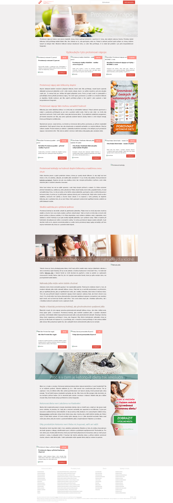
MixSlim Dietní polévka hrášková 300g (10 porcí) (67, 478)
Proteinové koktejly (41, 473)
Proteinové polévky (41, 474)
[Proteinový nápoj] (47, 2)
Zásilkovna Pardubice (119, 486)
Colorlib (56, 501)
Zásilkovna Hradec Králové (120, 479)
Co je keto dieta (98, 471)
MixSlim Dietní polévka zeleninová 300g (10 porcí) (67, 487)
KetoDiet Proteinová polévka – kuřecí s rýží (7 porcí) (67, 481)
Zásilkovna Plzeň (118, 489)
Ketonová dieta (44, 414)
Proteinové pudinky (41, 484)
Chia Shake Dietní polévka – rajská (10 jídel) (66, 474)
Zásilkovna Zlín (118, 491)
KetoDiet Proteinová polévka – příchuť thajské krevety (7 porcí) (69, 491)
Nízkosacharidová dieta (100, 476)
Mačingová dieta (98, 473)
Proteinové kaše (40, 486)
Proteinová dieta (98, 474)
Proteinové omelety (41, 478)
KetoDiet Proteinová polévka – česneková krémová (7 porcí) (68, 492)
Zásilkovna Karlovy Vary (120, 476)
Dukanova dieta (98, 478)
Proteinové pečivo (41, 482)
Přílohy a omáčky (40, 487)
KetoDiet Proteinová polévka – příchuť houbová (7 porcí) (68, 486)
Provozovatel (79, 497)
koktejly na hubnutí (46, 180)
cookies (56, 497)
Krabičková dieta (98, 486)
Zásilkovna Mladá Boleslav (120, 492)
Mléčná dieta (98, 484)
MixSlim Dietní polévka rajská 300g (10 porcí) (66, 473)
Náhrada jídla (49, 273)
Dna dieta (97, 482)
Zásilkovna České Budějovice (121, 474)
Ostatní (38, 492)
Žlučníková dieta (98, 487)
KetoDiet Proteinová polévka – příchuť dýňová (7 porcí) (68, 479)
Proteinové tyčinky (41, 476)
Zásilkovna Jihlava (119, 478)
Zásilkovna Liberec (119, 481)
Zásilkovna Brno (118, 473)
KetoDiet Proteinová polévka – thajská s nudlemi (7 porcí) (68, 476)
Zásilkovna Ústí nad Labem (120, 487)
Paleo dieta (97, 489)
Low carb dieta (98, 481)
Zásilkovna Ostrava (119, 482)
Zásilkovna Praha (118, 471)
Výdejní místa (124, 468)
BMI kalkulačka (129, 2)
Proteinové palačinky (41, 479)
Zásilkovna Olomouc (119, 484)
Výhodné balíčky (40, 471)
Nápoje (38, 491)
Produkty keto (75, 468)
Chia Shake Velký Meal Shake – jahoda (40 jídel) (66, 471)
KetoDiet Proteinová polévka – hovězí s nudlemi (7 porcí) (68, 484)
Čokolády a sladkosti (41, 489)
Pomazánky (39, 481)
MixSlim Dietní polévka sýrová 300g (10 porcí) (66, 482)
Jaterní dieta (98, 479)
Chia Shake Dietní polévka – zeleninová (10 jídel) (67, 489)
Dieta (104, 468)
